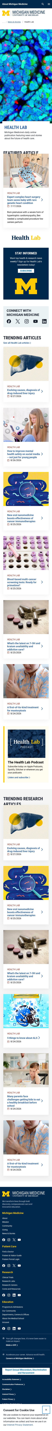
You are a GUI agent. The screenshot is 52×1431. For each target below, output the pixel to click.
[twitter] (14, 1240)
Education (7, 1301)
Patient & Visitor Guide (11, 1255)
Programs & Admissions (12, 1307)
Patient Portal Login (10, 1259)
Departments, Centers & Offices (15, 1314)
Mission (5, 1222)
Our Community (9, 1311)
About (4, 1218)
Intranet (5, 1322)
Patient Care (9, 1246)
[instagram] (26, 321)
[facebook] (9, 321)
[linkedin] (44, 321)
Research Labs (8, 1281)
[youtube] (35, 321)
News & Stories (8, 1233)
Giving (5, 1230)
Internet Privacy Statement (20, 1425)
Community (7, 1226)
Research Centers (9, 1285)
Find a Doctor (8, 1252)
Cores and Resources (11, 1289)
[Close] (46, 1410)
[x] (18, 321)
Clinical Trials (7, 1277)
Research (7, 1272)
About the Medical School (13, 1318)
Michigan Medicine (13, 1213)
